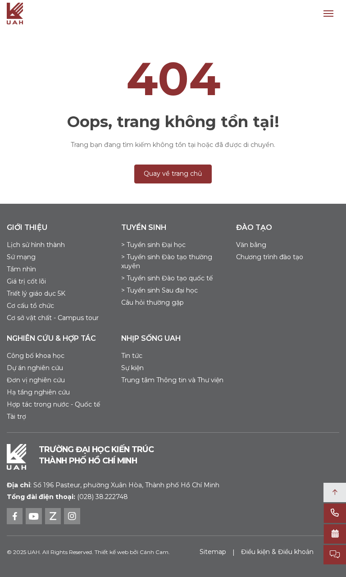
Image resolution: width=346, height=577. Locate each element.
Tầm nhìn (21, 269)
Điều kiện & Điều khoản (277, 552)
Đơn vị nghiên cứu (36, 380)
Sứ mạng (21, 257)
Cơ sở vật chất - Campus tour (53, 318)
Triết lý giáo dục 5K (36, 293)
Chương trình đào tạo (269, 257)
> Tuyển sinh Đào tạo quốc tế (167, 278)
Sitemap (213, 552)
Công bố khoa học (35, 356)
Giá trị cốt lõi (26, 281)
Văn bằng (251, 245)
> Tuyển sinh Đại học (153, 245)
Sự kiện (132, 368)
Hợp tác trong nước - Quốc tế (53, 404)
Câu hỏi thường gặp (152, 302)
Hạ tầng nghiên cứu (38, 392)
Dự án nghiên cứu (35, 368)
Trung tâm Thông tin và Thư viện (172, 380)
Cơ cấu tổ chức (30, 306)
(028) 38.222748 (102, 497)
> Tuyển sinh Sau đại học (159, 290)
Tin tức (131, 356)
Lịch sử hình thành (36, 245)
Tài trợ (16, 416)
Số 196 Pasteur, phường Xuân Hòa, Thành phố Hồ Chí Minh (113, 485)
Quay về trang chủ (173, 173)
